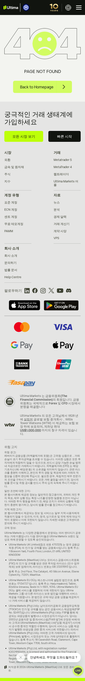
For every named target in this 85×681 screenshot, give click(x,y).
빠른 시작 (64, 136)
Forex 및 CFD (58, 403)
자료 (57, 195)
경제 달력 (60, 216)
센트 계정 (10, 216)
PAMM (8, 231)
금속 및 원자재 (14, 167)
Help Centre (12, 277)
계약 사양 (60, 231)
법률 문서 (10, 270)
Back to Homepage (36, 87)
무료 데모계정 (13, 224)
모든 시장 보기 (23, 136)
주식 (7, 174)
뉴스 (57, 202)
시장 (7, 152)
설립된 (28, 419)
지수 (7, 181)
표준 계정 (10, 202)
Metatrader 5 (63, 160)
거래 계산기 (62, 224)
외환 (7, 160)
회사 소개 (11, 248)
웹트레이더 (61, 174)
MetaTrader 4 (63, 167)
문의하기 (10, 262)
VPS (56, 238)
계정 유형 (11, 195)
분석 (57, 209)
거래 (57, 152)
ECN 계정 (10, 209)
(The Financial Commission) (43, 397)
